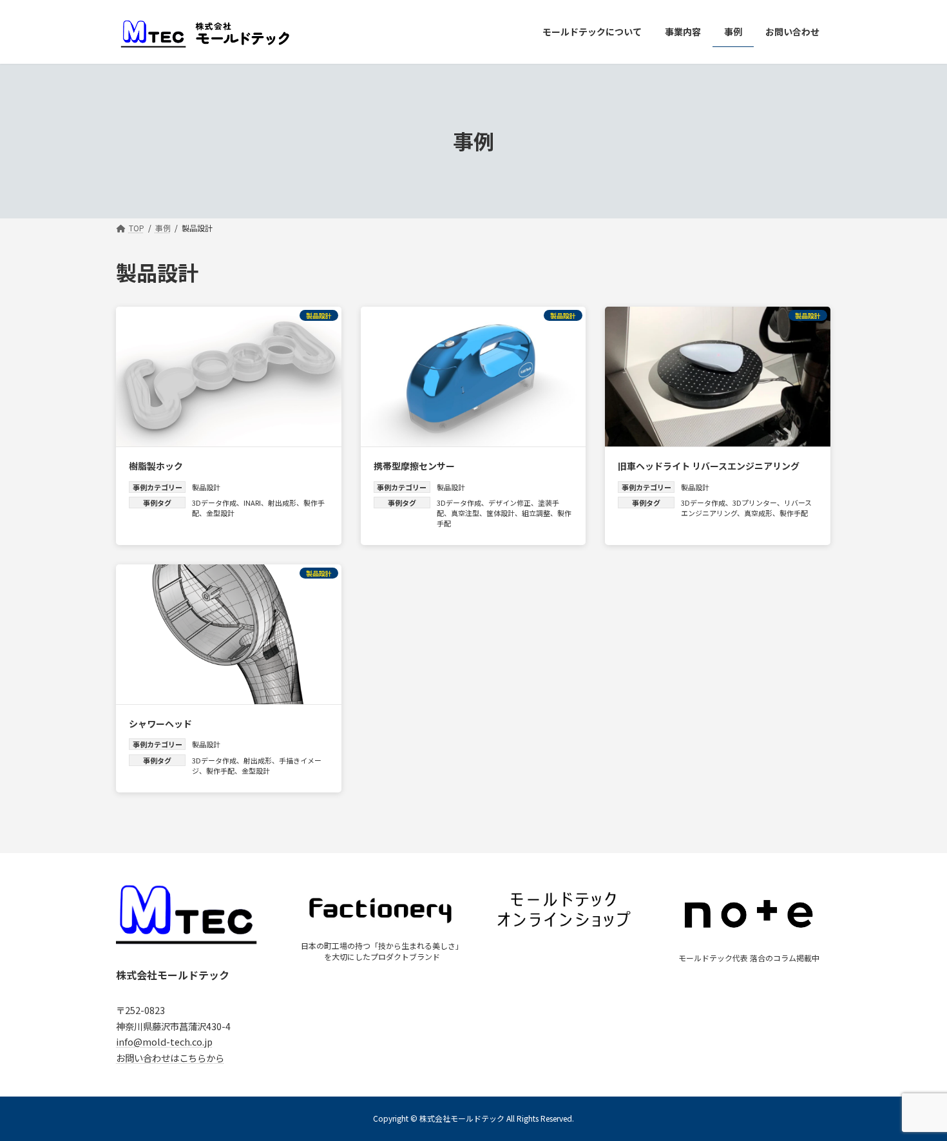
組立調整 (536, 513)
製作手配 (794, 513)
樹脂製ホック (156, 465)
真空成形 (758, 513)
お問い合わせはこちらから (170, 1057)
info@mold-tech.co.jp (164, 1041)
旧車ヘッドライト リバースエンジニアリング (708, 465)
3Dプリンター (754, 502)
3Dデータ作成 (214, 502)
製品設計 (206, 487)
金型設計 (220, 513)
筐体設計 (500, 513)
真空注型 (465, 513)
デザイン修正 (509, 502)
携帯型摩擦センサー (414, 465)
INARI (252, 502)
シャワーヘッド (160, 723)
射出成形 (282, 502)
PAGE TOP (915, 1094)
